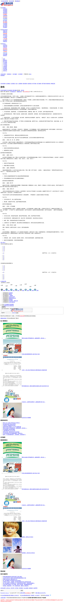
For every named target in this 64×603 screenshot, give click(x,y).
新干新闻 (5, 20)
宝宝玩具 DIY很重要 (26, 417)
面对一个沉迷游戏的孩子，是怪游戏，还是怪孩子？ (14, 434)
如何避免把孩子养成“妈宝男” (9, 424)
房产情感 (44, 83)
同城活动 (5, 41)
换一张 (14, 312)
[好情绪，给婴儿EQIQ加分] (12, 536)
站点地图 (26, 588)
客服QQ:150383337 (14, 595)
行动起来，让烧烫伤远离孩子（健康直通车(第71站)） (33, 401)
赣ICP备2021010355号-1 (41, 592)
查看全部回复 (3, 318)
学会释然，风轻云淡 (13, 300)
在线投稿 (2, 75)
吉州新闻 (5, 11)
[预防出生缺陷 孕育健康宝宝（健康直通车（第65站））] (12, 457)
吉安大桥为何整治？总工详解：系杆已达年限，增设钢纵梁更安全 (17, 584)
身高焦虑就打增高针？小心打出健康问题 (12, 426)
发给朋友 (10, 90)
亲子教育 (20, 74)
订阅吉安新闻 (5, 1)
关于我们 (17, 588)
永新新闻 (5, 15)
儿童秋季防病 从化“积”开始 (9, 430)
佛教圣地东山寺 (12, 298)
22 (1, 242)
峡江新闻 (5, 26)
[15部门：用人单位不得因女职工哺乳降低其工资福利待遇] (12, 521)
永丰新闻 (5, 23)
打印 (7, 90)
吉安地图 (5, 54)
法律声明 (35, 588)
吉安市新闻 (3, 83)
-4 (3, 247)
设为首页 (12, 1)
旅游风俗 (30, 83)
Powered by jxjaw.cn (4, 592)
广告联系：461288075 (35, 595)
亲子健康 (15, 74)
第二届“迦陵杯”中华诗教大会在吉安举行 (12, 580)
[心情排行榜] (3, 281)
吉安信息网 (3, 588)
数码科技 (48, 83)
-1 (3, 250)
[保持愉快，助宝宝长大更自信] (12, 552)
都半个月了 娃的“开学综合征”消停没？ (11, 422)
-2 (3, 249)
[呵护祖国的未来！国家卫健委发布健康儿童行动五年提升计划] (12, 489)
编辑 (16, 90)
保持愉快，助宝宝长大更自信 (28, 552)
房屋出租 (5, 30)
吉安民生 (5, 45)
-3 (3, 248)
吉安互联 (47, 595)
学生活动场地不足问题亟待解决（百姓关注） (13, 433)
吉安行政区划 (12, 302)
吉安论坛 (8, 588)
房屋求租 (5, 34)
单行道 (22, 90)
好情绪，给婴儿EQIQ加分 (27, 536)
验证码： (4, 312)
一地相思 (11, 295)
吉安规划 (13, 83)
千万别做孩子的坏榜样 (9, 304)
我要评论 (19, 91)
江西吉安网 (3, 74)
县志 (17, 83)
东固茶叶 (11, 292)
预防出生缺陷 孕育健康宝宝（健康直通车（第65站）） (34, 338)
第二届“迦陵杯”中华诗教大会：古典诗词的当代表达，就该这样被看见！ (19, 583)
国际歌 (10, 294)
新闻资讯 (9, 74)
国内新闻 (25, 83)
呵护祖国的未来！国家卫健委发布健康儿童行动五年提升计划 (35, 386)
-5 (3, 246)
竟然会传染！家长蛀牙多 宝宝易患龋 (11, 432)
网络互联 (53, 83)
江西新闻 (20, 83)
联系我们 (18, 1)
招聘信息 (5, 32)
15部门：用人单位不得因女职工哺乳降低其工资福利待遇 (34, 370)
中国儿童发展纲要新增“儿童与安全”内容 (31, 354)
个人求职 (5, 36)
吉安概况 (8, 83)
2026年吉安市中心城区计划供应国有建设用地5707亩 (14, 577)
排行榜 (2, 90)
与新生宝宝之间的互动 (9, 305)
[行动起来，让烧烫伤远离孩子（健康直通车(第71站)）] (12, 505)
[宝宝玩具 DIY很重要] (12, 568)
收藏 (5, 90)
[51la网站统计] (50, 595)
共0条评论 (13, 91)
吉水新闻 (5, 18)
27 (4, 242)
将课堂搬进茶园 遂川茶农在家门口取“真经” (12, 576)
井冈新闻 (5, 10)
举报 (13, 90)
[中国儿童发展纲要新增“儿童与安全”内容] (12, 473)
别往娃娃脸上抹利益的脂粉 (9, 429)
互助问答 (5, 46)
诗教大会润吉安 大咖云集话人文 (10, 579)
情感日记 (5, 50)
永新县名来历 (12, 296)
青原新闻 (5, 13)
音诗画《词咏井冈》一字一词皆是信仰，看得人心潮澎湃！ (16, 585)
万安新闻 (5, 24)
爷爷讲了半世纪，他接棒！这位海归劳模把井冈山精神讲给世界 (17, 581)
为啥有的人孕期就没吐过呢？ (9, 425)
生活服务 (5, 40)
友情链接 (31, 588)
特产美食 (34, 83)
